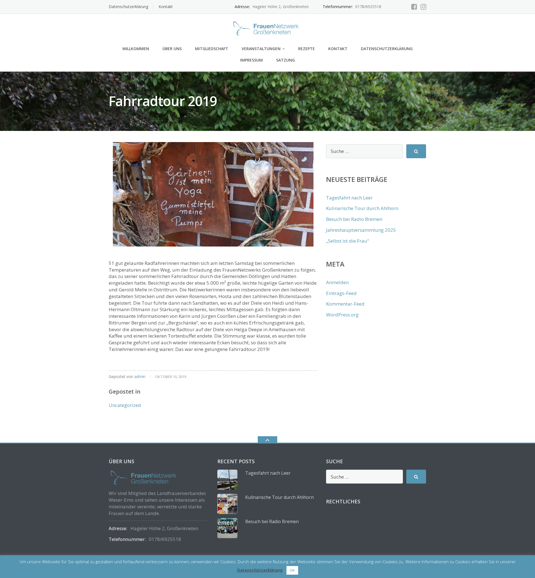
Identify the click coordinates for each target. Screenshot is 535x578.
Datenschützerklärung (260, 570)
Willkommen (135, 48)
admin (139, 376)
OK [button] (292, 570)
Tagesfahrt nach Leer (349, 197)
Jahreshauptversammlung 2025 (361, 230)
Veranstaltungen (261, 48)
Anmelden (337, 282)
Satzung (285, 60)
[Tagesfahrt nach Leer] (227, 480)
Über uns (172, 48)
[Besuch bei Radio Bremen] (227, 528)
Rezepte (306, 48)
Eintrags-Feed (341, 293)
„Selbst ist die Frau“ (347, 241)
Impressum (251, 60)
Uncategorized (125, 405)
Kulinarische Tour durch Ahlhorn (362, 208)
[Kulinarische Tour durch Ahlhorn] (227, 504)
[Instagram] (423, 6)
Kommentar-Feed (345, 304)
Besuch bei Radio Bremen (354, 219)
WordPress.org (342, 314)
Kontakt (166, 6)
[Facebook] (414, 6)
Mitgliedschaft (211, 48)
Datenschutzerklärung (128, 6)
